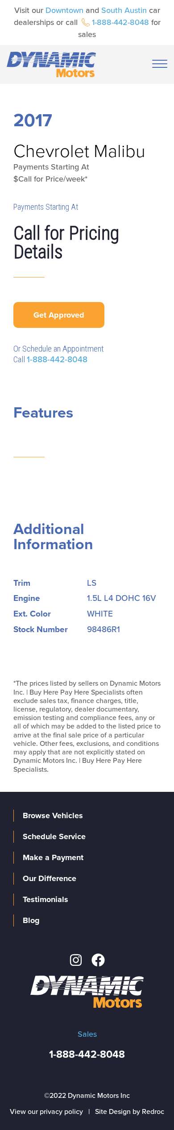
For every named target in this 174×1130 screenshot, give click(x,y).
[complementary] (147, 1103)
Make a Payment (53, 857)
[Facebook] (98, 960)
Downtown (64, 10)
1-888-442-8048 (120, 22)
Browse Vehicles (53, 815)
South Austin (124, 10)
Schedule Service (54, 836)
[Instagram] (76, 960)
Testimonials (45, 899)
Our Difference (49, 878)
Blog (31, 920)
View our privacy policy (46, 1111)
